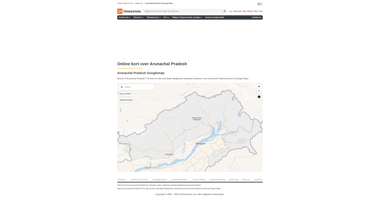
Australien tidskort (160, 179)
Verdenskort (234, 179)
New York (258, 11)
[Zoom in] (259, 86)
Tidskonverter (153, 17)
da (259, 4)
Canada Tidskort (198, 179)
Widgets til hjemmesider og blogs (186, 17)
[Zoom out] (259, 91)
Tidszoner (137, 17)
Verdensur (122, 179)
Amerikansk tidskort (179, 179)
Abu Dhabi (248, 11)
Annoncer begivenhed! (214, 17)
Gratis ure (246, 179)
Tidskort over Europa (139, 179)
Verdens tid (123, 17)
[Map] (190, 127)
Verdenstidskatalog (217, 179)
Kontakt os (256, 17)
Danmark (237, 11)
